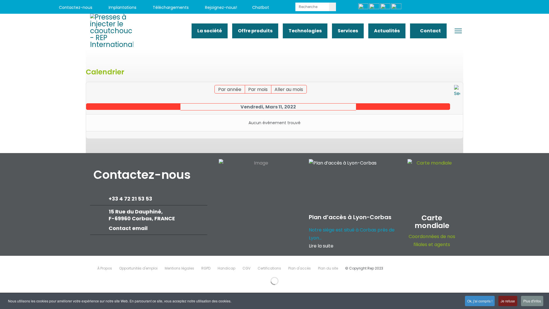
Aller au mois (288, 89)
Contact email (129, 228)
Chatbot (260, 7)
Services (348, 30)
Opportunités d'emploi (138, 268)
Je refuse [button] (508, 300)
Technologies (305, 30)
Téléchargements (170, 7)
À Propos (104, 268)
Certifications (269, 268)
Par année (229, 89)
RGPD (205, 268)
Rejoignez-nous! (220, 7)
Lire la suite (321, 246)
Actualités (387, 30)
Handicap (226, 268)
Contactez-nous (75, 7)
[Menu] (458, 30)
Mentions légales (179, 268)
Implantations (122, 7)
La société (209, 30)
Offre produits (255, 30)
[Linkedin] (481, 7)
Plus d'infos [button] (532, 300)
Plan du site (328, 268)
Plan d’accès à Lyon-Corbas (350, 217)
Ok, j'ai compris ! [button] (479, 300)
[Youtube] (468, 7)
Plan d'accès (299, 268)
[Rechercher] (457, 91)
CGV (246, 268)
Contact (430, 30)
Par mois (258, 89)
